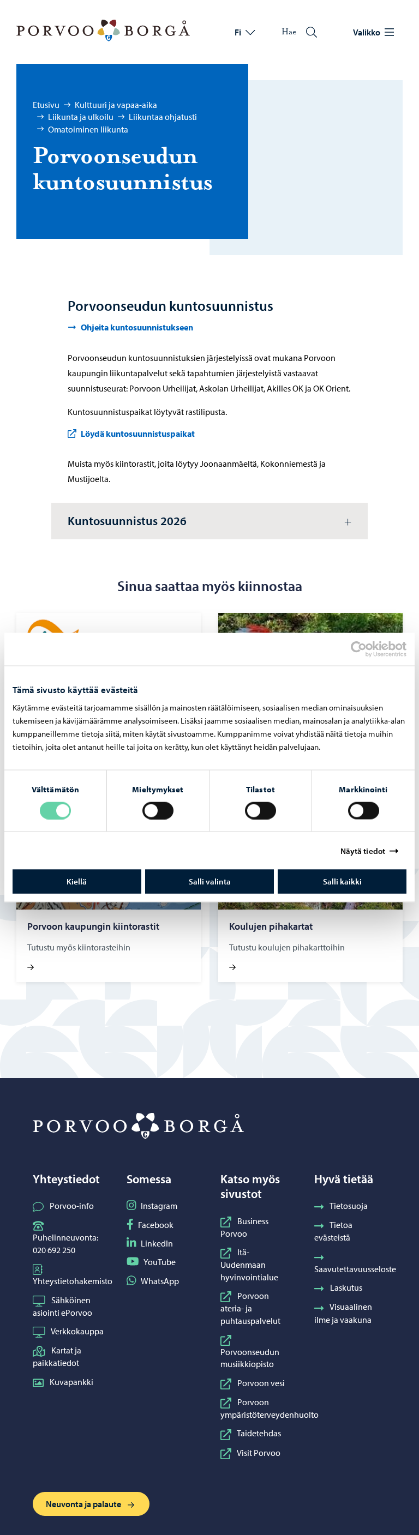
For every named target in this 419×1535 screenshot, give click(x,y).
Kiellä (77, 881)
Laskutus (346, 1287)
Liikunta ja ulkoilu (80, 116)
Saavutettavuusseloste (355, 1268)
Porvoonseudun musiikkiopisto (249, 1357)
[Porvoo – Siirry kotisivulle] (103, 30)
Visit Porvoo (258, 1452)
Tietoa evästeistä (333, 1231)
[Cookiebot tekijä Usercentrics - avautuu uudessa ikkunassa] (368, 649)
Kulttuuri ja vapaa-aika (116, 104)
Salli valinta (210, 881)
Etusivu (46, 104)
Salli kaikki (342, 881)
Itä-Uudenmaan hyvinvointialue (249, 1265)
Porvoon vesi (261, 1382)
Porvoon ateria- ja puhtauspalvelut (250, 1308)
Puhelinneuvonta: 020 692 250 (65, 1243)
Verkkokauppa (77, 1331)
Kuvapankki (71, 1381)
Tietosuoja (349, 1205)
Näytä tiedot (362, 850)
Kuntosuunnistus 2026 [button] (127, 520)
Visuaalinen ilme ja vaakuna (343, 1313)
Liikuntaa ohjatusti (163, 116)
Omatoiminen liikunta (88, 129)
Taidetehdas (259, 1433)
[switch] (157, 810)
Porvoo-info (72, 1205)
